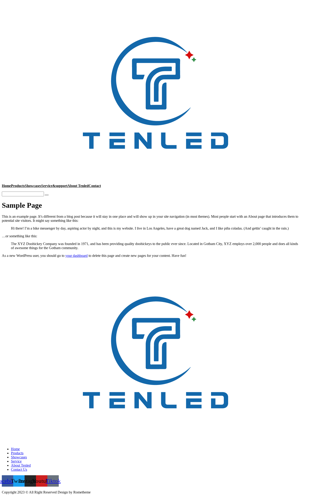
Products (18, 186)
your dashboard (76, 256)
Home (6, 186)
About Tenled (78, 186)
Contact (95, 186)
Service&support (54, 186)
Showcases (33, 186)
